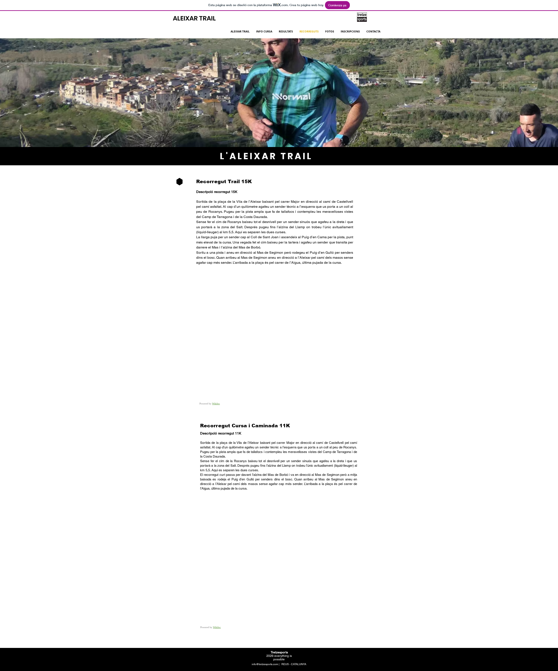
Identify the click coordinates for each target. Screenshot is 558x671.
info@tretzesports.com (265, 664)
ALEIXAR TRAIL (194, 18)
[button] (286, 31)
